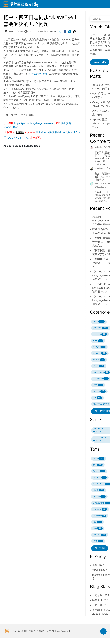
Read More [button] (100, 62)
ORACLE (99, 535)
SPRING (98, 391)
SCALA (98, 360)
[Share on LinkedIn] (69, 31)
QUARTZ (99, 353)
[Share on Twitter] (60, 31)
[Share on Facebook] (64, 31)
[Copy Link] (74, 31)
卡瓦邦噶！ (98, 565)
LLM (97, 528)
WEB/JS (98, 347)
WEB (97, 341)
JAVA (98, 322)
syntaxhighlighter (38, 74)
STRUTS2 (99, 509)
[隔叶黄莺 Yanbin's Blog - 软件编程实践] (51, 4)
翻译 (97, 465)
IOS (96, 398)
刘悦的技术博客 (101, 570)
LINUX (98, 366)
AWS (97, 385)
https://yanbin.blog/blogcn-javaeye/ (34, 123)
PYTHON (99, 334)
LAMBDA (99, 516)
